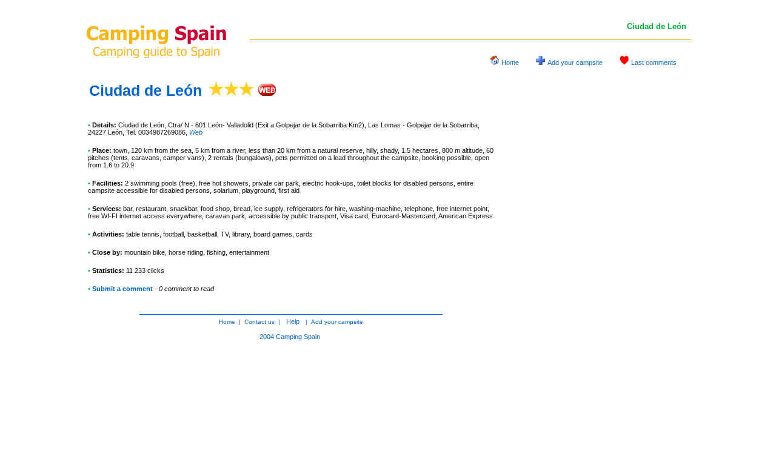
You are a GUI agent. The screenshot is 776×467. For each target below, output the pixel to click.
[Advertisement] (600, 263)
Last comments (654, 62)
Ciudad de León (145, 90)
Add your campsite (575, 62)
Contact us (259, 321)
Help (292, 321)
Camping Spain (298, 336)
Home (510, 62)
